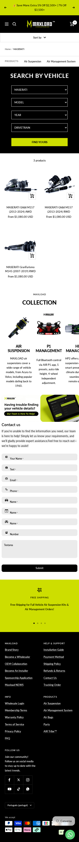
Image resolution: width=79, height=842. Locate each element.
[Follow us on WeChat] (27, 789)
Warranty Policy (14, 717)
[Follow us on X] (18, 780)
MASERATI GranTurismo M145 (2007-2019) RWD (20, 269)
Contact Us (50, 678)
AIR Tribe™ (50, 731)
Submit (39, 568)
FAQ (7, 738)
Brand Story (12, 649)
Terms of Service (14, 724)
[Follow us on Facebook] (9, 780)
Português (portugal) (17, 805)
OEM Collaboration (16, 663)
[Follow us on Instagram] (27, 780)
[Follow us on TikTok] (18, 789)
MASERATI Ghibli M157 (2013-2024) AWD (20, 209)
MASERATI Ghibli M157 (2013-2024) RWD (59, 209)
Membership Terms (16, 710)
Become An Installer (16, 670)
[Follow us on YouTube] (9, 789)
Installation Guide (54, 649)
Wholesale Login (14, 703)
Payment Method (54, 657)
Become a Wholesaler (17, 657)
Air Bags (48, 717)
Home (8, 49)
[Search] (14, 24)
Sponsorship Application (18, 678)
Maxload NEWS (14, 684)
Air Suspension (32, 61)
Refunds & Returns (54, 670)
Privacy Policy (13, 731)
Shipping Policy (52, 663)
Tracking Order (52, 684)
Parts (47, 724)
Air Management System (61, 61)
